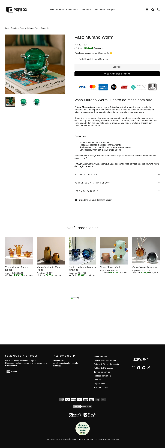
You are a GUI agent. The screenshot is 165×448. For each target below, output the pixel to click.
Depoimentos (99, 384)
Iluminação (71, 10)
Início (7, 28)
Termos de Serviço (102, 372)
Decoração (85, 10)
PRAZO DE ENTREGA (85, 175)
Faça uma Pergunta (86, 191)
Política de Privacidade (103, 368)
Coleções (14, 28)
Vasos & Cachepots (27, 28)
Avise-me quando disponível (117, 74)
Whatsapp (57, 365)
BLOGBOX (99, 380)
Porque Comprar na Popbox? (92, 183)
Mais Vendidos (57, 10)
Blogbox (111, 10)
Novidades (100, 10)
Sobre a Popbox (101, 356)
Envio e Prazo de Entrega (105, 360)
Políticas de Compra (102, 376)
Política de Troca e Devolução (106, 364)
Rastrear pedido (100, 388)
